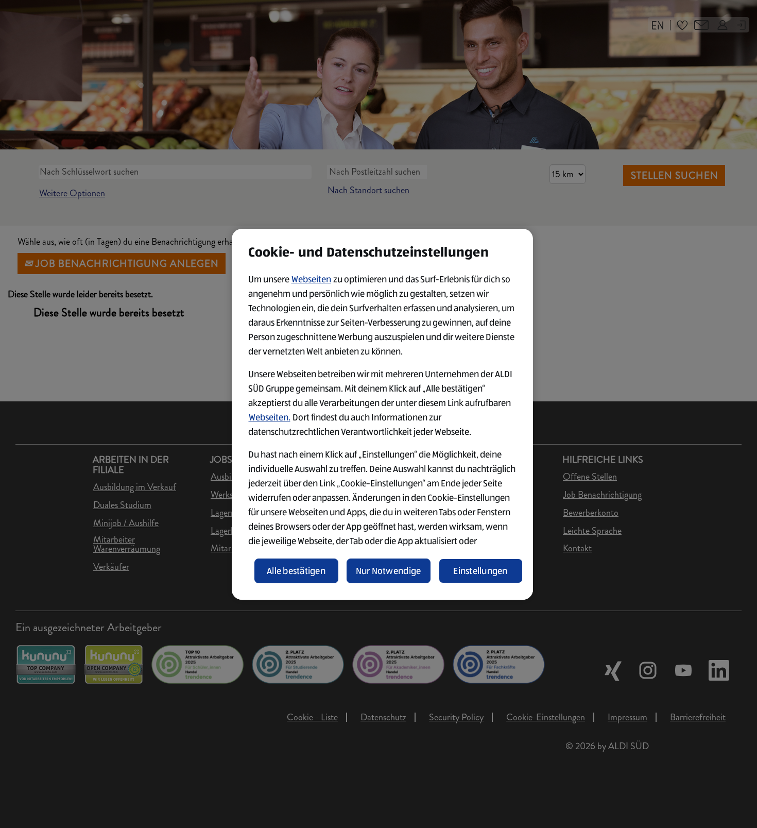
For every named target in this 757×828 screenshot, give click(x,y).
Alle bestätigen (296, 571)
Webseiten (311, 279)
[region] (382, 414)
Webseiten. (269, 417)
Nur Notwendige (388, 571)
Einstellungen (480, 571)
